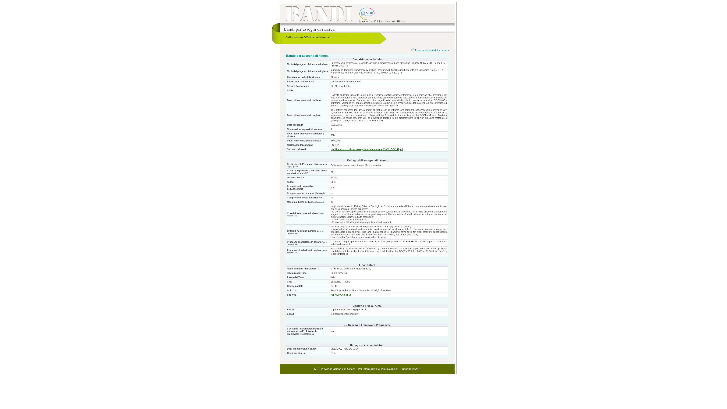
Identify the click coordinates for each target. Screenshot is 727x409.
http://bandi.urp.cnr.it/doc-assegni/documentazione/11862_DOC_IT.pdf (367, 149)
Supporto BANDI (410, 368)
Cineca (351, 368)
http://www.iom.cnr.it (341, 294)
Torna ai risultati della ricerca (431, 50)
